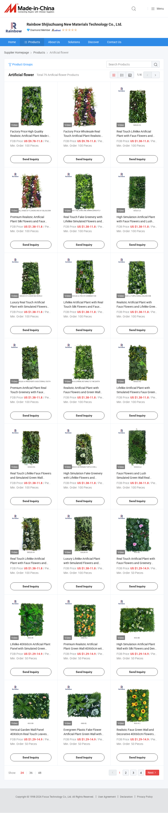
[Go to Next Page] (155, 75)
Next (151, 772)
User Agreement (107, 796)
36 (31, 773)
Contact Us (114, 42)
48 (39, 773)
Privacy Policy (145, 796)
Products (34, 42)
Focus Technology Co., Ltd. (57, 796)
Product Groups (22, 64)
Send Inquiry (31, 159)
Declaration (126, 796)
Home (12, 42)
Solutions (74, 42)
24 (22, 772)
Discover (93, 42)
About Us (54, 42)
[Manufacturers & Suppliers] (30, 8)
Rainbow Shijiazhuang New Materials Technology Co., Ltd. (74, 24)
